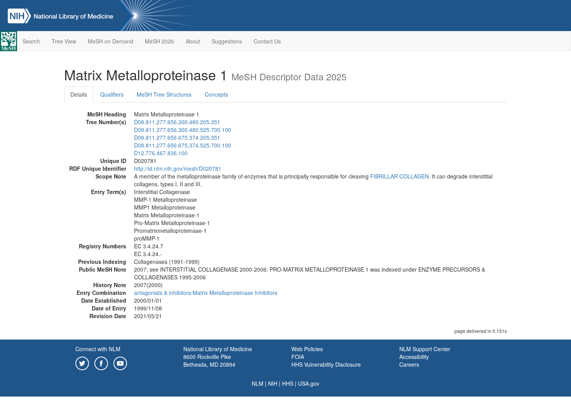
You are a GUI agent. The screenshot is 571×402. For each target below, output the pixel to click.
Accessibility (414, 356)
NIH (272, 383)
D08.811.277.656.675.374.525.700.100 (182, 145)
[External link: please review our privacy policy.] (82, 362)
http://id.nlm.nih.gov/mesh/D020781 (177, 168)
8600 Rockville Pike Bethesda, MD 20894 (209, 360)
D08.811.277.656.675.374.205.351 (177, 137)
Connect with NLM (97, 349)
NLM (257, 383)
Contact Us (267, 41)
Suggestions (227, 41)
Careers (409, 364)
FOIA (297, 356)
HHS (287, 383)
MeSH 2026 (159, 41)
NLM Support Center (424, 349)
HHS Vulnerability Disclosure (326, 364)
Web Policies (307, 349)
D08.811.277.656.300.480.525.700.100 (182, 129)
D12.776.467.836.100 (161, 153)
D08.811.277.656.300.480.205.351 (177, 122)
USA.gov (308, 383)
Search (31, 41)
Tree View (64, 41)
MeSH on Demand (110, 41)
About (193, 41)
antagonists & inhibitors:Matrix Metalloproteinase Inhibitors (205, 292)
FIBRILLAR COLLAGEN (399, 176)
